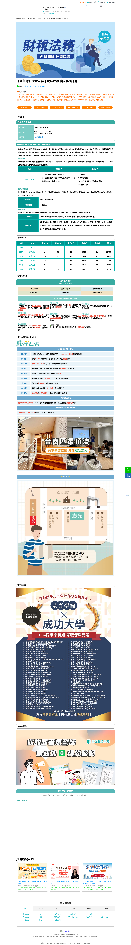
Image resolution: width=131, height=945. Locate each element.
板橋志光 (104, 917)
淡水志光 (89, 917)
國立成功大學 (47, 795)
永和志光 (42, 917)
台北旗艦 (73, 914)
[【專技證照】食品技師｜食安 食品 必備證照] (32, 879)
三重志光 (26, 917)
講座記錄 (112, 2)
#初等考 (102, 889)
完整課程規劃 (57, 107)
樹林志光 (58, 920)
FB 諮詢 (128, 475)
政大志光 (42, 920)
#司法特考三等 (55, 887)
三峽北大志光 (73, 917)
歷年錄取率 (41, 107)
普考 (35, 86)
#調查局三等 (73, 887)
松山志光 (42, 914)
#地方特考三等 (87, 887)
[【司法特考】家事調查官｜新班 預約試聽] (65, 879)
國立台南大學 (57, 795)
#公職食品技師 (23, 887)
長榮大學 (65, 795)
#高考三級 (64, 887)
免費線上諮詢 (105, 107)
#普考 (96, 889)
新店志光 (57, 917)
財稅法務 (41, 86)
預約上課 (102, 2)
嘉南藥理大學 (83, 795)
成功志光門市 (73, 107)
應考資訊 (24, 107)
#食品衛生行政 (28, 889)
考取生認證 (89, 107)
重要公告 (83, 2)
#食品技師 (32, 887)
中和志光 (26, 920)
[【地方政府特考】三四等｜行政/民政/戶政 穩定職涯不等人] (97, 879)
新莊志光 (58, 914)
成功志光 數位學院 (28, 10)
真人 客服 (128, 469)
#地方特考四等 (98, 887)
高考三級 (28, 86)
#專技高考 (40, 887)
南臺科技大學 (73, 795)
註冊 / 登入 (92, 2)
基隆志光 (26, 914)
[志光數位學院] (65, 931)
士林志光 (89, 914)
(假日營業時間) (50, 13)
